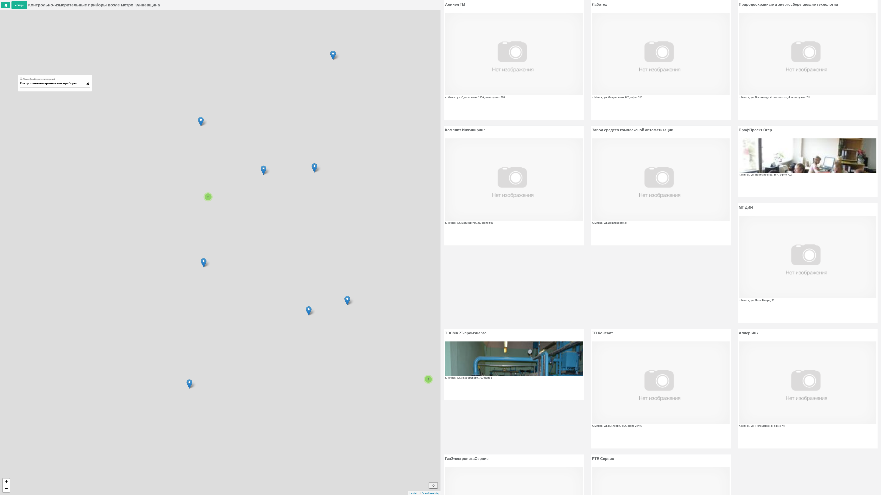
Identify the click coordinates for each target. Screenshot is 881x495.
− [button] (6, 489)
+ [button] (6, 482)
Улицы (19, 5)
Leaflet (413, 493)
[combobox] (53, 83)
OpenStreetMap (430, 493)
